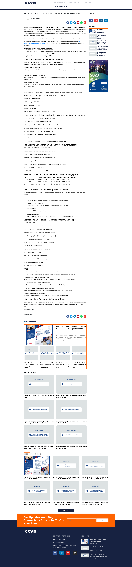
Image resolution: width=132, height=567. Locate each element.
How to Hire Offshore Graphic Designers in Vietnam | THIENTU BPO (71, 328)
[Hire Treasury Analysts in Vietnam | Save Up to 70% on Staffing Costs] (71, 409)
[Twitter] (71, 22)
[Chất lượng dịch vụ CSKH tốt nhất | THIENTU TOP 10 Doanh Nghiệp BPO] (98, 75)
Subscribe (102, 520)
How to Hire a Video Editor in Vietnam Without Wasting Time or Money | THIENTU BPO (47, 365)
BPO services (86, 3)
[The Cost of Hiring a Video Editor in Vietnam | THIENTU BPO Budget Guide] (63, 353)
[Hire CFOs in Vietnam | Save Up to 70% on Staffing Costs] (39, 384)
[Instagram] (106, 20)
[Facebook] (67, 22)
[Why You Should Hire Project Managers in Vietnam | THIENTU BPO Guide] (31, 353)
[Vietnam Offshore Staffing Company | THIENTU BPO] (30, 2)
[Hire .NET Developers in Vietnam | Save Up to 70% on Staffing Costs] (71, 434)
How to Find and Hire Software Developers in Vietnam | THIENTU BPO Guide (79, 365)
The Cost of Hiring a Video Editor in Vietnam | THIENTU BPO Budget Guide (63, 365)
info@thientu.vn (60, 542)
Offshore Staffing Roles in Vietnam (66, 3)
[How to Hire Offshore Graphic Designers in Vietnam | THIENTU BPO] (39, 335)
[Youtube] (101, 20)
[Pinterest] (78, 22)
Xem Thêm (65, 510)
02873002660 (61, 539)
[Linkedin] (74, 22)
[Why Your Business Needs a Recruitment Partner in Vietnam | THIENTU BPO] (95, 490)
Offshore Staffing (60, 6)
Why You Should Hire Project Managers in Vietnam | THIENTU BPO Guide (31, 365)
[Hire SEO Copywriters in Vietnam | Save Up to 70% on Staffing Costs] (71, 384)
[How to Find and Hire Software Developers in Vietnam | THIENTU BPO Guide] (79, 353)
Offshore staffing (31, 321)
